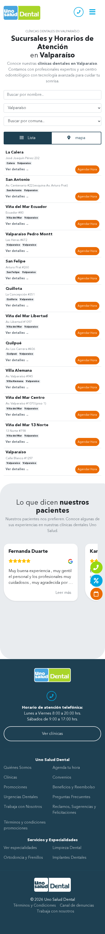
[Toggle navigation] (92, 12)
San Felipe (13, 272)
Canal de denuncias (77, 906)
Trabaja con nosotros (55, 911)
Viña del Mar (14, 218)
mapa (79, 138)
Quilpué (12, 354)
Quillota (12, 299)
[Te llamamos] (96, 567)
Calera (11, 163)
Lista (31, 138)
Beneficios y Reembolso (73, 787)
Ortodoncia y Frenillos (23, 858)
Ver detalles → (17, 169)
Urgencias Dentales (21, 797)
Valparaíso (24, 163)
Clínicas (10, 778)
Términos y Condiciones (34, 906)
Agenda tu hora (66, 768)
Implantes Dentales (69, 858)
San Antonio (14, 190)
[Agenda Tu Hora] (96, 594)
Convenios (61, 778)
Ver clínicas (52, 734)
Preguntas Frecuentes (71, 797)
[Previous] (7, 588)
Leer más (49, 593)
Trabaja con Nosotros (23, 807)
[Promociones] (96, 581)
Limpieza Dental (66, 848)
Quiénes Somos (18, 768)
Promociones (15, 787)
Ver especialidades (20, 848)
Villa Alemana (15, 381)
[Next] (89, 588)
